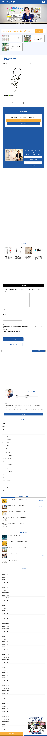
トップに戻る (13, 344)
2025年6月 (4, 608)
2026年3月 (4, 585)
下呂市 (4, 474)
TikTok (4, 429)
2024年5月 (4, 641)
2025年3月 (4, 615)
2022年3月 (4, 708)
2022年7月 (4, 698)
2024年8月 (4, 633)
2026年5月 (4, 579)
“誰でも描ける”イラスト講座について (28, 258)
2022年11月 (4, 688)
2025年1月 (4, 621)
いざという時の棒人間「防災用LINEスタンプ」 (37, 39)
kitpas (4, 423)
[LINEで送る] (11, 95)
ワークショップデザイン (8, 471)
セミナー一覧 (23, 120)
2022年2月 (4, 711)
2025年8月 (4, 603)
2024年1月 (4, 652)
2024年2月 (4, 649)
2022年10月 (4, 690)
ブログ (4, 461)
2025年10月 (4, 597)
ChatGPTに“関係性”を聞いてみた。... (15, 535)
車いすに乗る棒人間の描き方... (13, 560)
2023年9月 (4, 662)
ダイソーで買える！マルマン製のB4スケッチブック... (18, 499)
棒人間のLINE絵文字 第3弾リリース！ (8, 258)
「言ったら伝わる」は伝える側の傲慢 (18, 258)
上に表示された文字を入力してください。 (12, 331)
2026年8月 (4, 572)
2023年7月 (4, 667)
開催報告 (4, 490)
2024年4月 (4, 644)
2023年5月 (4, 672)
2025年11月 (4, 595)
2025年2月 (4, 618)
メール (5, 314)
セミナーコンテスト (7, 458)
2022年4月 (4, 706)
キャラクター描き (6, 452)
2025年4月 (4, 613)
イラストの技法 (6, 445)
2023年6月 (4, 670)
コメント (5, 291)
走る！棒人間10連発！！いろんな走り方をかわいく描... (18, 523)
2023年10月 (4, 659)
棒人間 (4, 484)
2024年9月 (4, 631)
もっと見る (24, 414)
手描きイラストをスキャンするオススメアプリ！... (17, 505)
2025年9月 (4, 600)
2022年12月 (4, 685)
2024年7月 (4, 636)
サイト (4, 319)
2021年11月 (4, 719)
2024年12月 (4, 623)
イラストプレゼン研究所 (8, 2)
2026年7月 (4, 574)
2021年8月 (4, 726)
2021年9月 (4, 724)
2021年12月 (4, 716)
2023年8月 (4, 664)
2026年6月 (4, 577)
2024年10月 (4, 628)
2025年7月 (4, 605)
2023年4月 (4, 675)
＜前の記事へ (12, 103)
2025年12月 (4, 592)
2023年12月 (4, 654)
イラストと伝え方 (6, 436)
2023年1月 (4, 682)
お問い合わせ (23, 123)
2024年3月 (4, 646)
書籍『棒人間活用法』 (7, 480)
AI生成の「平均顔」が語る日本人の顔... (15, 554)
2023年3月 (4, 677)
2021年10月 (4, 721)
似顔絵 (4, 477)
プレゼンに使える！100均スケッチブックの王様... (17, 511)
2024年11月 (4, 626)
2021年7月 (4, 729)
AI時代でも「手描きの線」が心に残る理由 (38, 258)
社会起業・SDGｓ (6, 487)
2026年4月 (4, 582)
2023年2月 (4, 680)
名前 (4, 309)
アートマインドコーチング (8, 433)
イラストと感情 (6, 442)
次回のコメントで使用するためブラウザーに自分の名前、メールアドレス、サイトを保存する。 (23, 326)
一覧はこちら (40, 31)
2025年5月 (4, 610)
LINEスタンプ (5, 426)
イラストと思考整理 (7, 439)
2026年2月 (4, 587)
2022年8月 (4, 695)
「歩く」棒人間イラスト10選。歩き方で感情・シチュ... (18, 517)
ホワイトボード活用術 (7, 464)
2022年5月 (4, 703)
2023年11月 (4, 657)
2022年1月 (4, 713)
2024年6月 (4, 639)
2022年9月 (4, 693)
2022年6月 (4, 701)
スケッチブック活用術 (7, 455)
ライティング (5, 468)
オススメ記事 (5, 448)
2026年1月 (4, 590)
